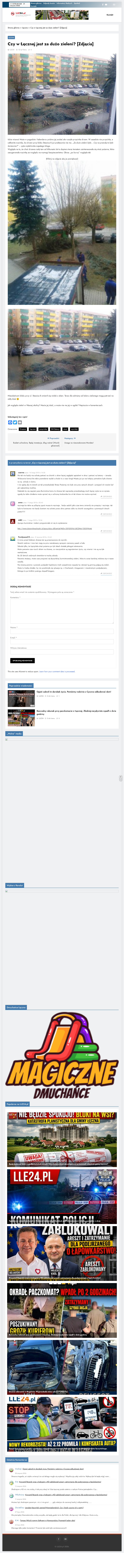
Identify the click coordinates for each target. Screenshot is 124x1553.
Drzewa (23, 429)
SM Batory (55, 429)
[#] (62, 15)
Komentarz (15, 597)
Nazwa (14, 627)
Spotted (77, 3)
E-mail (13, 637)
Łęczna (11, 37)
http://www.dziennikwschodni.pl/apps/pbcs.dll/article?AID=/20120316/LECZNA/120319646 (55, 528)
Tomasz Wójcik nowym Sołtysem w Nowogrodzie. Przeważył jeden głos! (47, 1520)
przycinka (43, 429)
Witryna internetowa (18, 648)
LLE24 (12, 49)
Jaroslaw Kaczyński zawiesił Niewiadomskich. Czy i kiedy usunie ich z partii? (54, 1507)
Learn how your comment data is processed (57, 671)
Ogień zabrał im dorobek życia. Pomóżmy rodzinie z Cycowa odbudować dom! (74, 691)
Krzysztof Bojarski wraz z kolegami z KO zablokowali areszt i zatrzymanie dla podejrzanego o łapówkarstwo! (60, 1482)
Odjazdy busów (49, 3)
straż (65, 429)
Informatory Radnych (64, 3)
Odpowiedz (107, 496)
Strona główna (36, 3)
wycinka (74, 429)
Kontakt (33, 6)
